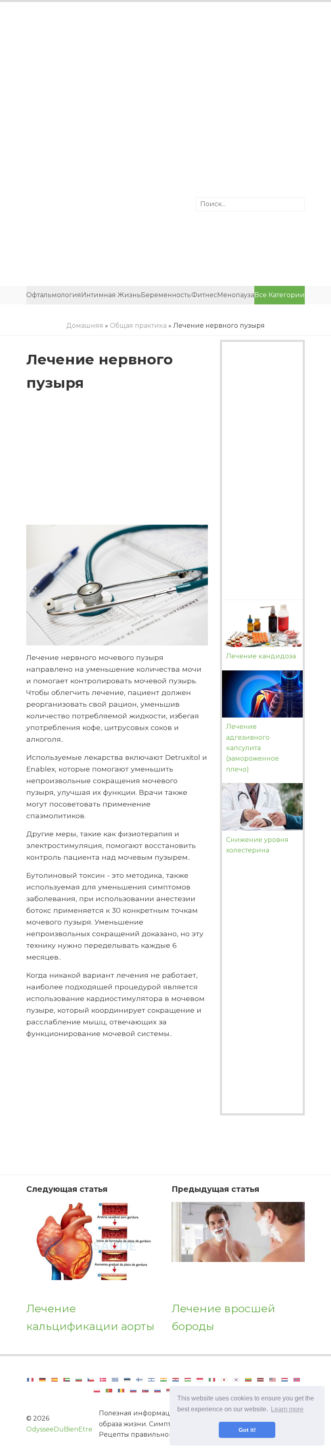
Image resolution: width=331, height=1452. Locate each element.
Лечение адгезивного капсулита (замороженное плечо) (252, 748)
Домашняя (84, 325)
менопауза (235, 295)
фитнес (204, 295)
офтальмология (53, 295)
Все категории (279, 295)
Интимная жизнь (111, 295)
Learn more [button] (287, 1409)
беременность (166, 295)
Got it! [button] (247, 1430)
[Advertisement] (165, 74)
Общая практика (138, 325)
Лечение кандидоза (261, 656)
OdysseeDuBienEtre (59, 1429)
